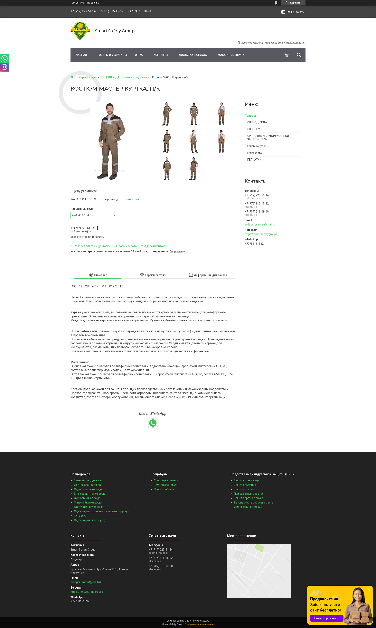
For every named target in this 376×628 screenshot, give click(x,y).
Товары (250, 115)
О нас (139, 54)
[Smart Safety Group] (80, 31)
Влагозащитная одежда (90, 493)
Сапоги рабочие (164, 489)
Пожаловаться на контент (199, 624)
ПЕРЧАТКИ (254, 159)
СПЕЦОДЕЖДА (110, 77)
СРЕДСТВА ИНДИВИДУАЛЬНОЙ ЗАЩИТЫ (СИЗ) (268, 137)
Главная (80, 54)
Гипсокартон (255, 153)
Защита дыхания (245, 484)
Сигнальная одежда (87, 498)
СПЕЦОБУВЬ (255, 129)
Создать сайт (78, 2)
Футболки (80, 515)
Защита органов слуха (248, 498)
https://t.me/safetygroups (261, 234)
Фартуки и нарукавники (89, 506)
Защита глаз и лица (246, 480)
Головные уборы (257, 146)
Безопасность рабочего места (253, 502)
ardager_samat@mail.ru (260, 224)
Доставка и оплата (193, 54)
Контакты (161, 54)
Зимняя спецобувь (166, 484)
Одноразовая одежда (88, 489)
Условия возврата (230, 54)
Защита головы (244, 489)
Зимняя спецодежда (87, 480)
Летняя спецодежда (135, 77)
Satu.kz (205, 620)
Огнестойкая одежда (88, 502)
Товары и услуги (109, 54)
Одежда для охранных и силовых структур (101, 511)
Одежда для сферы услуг (90, 520)
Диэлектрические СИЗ (248, 506)
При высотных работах (248, 493)
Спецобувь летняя (166, 480)
